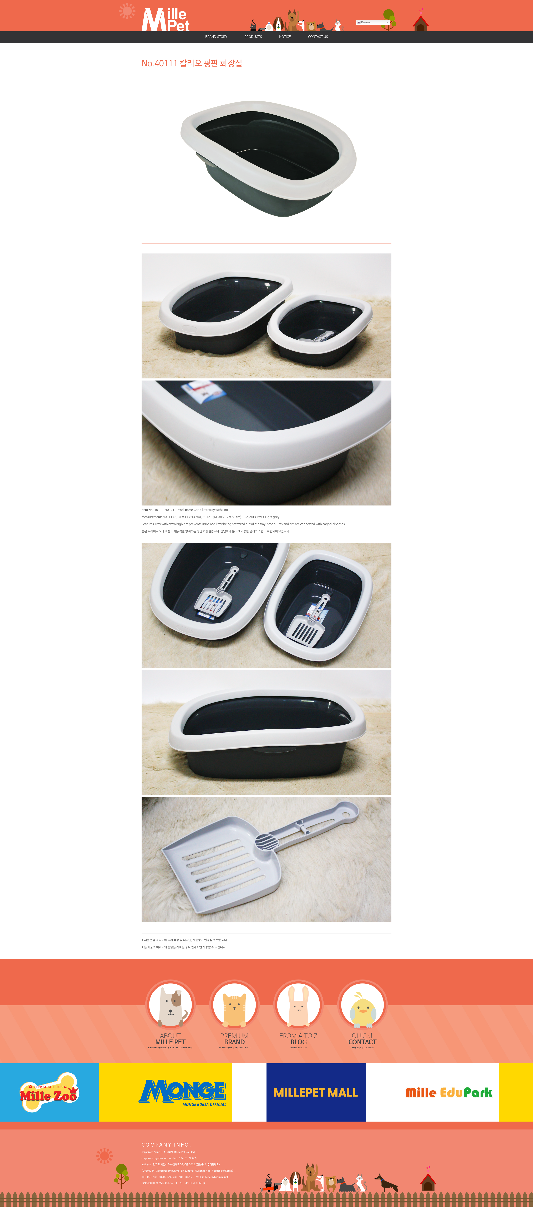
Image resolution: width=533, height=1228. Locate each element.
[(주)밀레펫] (170, 15)
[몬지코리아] (199, 1092)
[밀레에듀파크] (466, 1092)
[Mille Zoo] (66, 1092)
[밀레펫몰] (333, 1092)
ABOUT (170, 1039)
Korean (365, 22)
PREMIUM (234, 1039)
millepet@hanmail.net (215, 1177)
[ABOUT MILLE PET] (170, 1004)
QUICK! (363, 1039)
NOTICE (285, 37)
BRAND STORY (216, 37)
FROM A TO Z (298, 1039)
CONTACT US (318, 37)
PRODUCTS (253, 37)
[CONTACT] (363, 1004)
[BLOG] (299, 1004)
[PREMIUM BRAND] (235, 1004)
